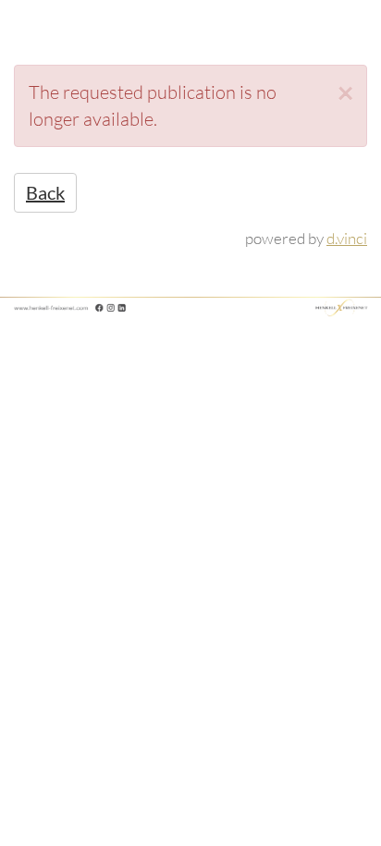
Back (45, 192)
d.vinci (346, 238)
